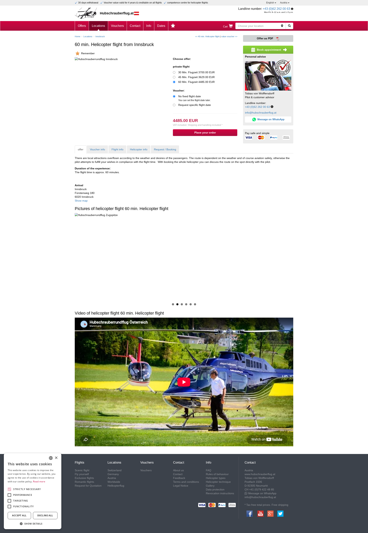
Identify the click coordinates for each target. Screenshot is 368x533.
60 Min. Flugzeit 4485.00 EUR (196, 81)
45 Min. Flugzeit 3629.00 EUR (196, 77)
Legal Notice (180, 485)
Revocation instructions (220, 493)
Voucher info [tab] (97, 149)
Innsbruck (100, 36)
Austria (284, 2)
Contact (135, 25)
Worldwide (114, 481)
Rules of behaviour (217, 474)
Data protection (215, 489)
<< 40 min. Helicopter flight (207, 36)
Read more (39, 481)
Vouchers (117, 25)
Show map (81, 200)
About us (178, 470)
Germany (113, 474)
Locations (98, 25)
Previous (69, 257)
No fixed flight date (194, 98)
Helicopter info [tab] (138, 149)
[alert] (32, 491)
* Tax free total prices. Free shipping (266, 504)
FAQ (208, 470)
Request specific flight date (194, 104)
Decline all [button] (45, 515)
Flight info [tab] (117, 149)
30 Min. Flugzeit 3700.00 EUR (196, 72)
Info (148, 25)
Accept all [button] (19, 515)
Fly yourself (82, 474)
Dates (161, 25)
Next (299, 257)
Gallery (210, 485)
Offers (82, 25)
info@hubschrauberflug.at (260, 112)
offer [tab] (80, 149)
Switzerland (115, 470)
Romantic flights (84, 481)
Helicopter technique (218, 481)
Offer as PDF (265, 38)
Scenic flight (82, 470)
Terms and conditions (186, 481)
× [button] (56, 457)
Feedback (179, 477)
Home (77, 36)
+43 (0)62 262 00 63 (276, 8)
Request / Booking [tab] (165, 149)
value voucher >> (229, 36)
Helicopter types (215, 477)
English (270, 2)
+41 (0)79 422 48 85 (261, 489)
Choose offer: (182, 58)
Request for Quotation (88, 485)
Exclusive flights (84, 477)
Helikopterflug (116, 485)
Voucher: (179, 90)
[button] (33, 523)
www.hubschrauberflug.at (260, 474)
